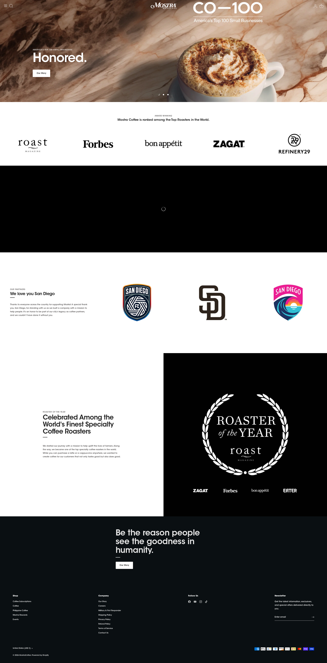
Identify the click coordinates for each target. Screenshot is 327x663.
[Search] (11, 6)
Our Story (124, 565)
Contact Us (103, 633)
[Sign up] (313, 617)
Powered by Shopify (40, 655)
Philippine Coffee (20, 611)
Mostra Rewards (20, 615)
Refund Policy (104, 624)
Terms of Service (105, 628)
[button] (159, 94)
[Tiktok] (206, 602)
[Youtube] (195, 602)
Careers (102, 606)
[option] (163, 51)
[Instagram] (200, 602)
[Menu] (5, 6)
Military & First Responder (109, 611)
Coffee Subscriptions (22, 602)
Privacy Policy (104, 620)
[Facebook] (189, 602)
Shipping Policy (105, 615)
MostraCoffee (25, 655)
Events (16, 620)
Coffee (16, 606)
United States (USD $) (22, 648)
